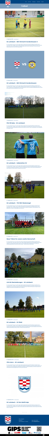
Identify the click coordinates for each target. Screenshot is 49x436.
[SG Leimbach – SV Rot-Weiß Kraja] (24, 384)
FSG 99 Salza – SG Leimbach (16, 123)
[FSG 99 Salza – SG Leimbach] (24, 105)
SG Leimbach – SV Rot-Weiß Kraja (18, 402)
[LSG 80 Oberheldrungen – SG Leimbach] (24, 263)
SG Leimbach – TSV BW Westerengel (19, 203)
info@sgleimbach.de (36, 421)
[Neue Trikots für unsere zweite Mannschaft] (24, 223)
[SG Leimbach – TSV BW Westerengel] (24, 185)
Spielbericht (17, 39)
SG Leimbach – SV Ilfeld (14, 322)
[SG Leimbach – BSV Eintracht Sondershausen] (24, 64)
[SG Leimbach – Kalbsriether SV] (24, 145)
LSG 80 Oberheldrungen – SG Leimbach (20, 282)
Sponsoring (16, 236)
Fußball (15, 39)
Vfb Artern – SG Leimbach (15, 362)
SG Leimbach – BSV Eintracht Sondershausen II (22, 42)
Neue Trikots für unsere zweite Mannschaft (21, 239)
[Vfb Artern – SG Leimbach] (24, 344)
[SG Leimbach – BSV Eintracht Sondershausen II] (24, 24)
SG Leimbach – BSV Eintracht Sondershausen (21, 83)
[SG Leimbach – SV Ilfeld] (24, 304)
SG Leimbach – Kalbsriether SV (17, 163)
